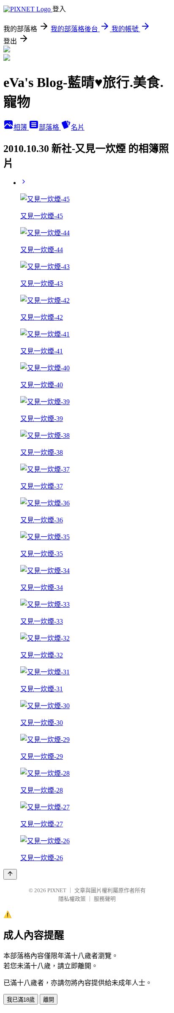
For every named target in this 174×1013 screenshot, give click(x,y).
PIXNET (56, 890)
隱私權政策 (72, 899)
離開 (48, 1000)
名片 (77, 127)
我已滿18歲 (21, 1000)
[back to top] (10, 874)
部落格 (50, 127)
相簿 (21, 127)
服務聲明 (105, 899)
